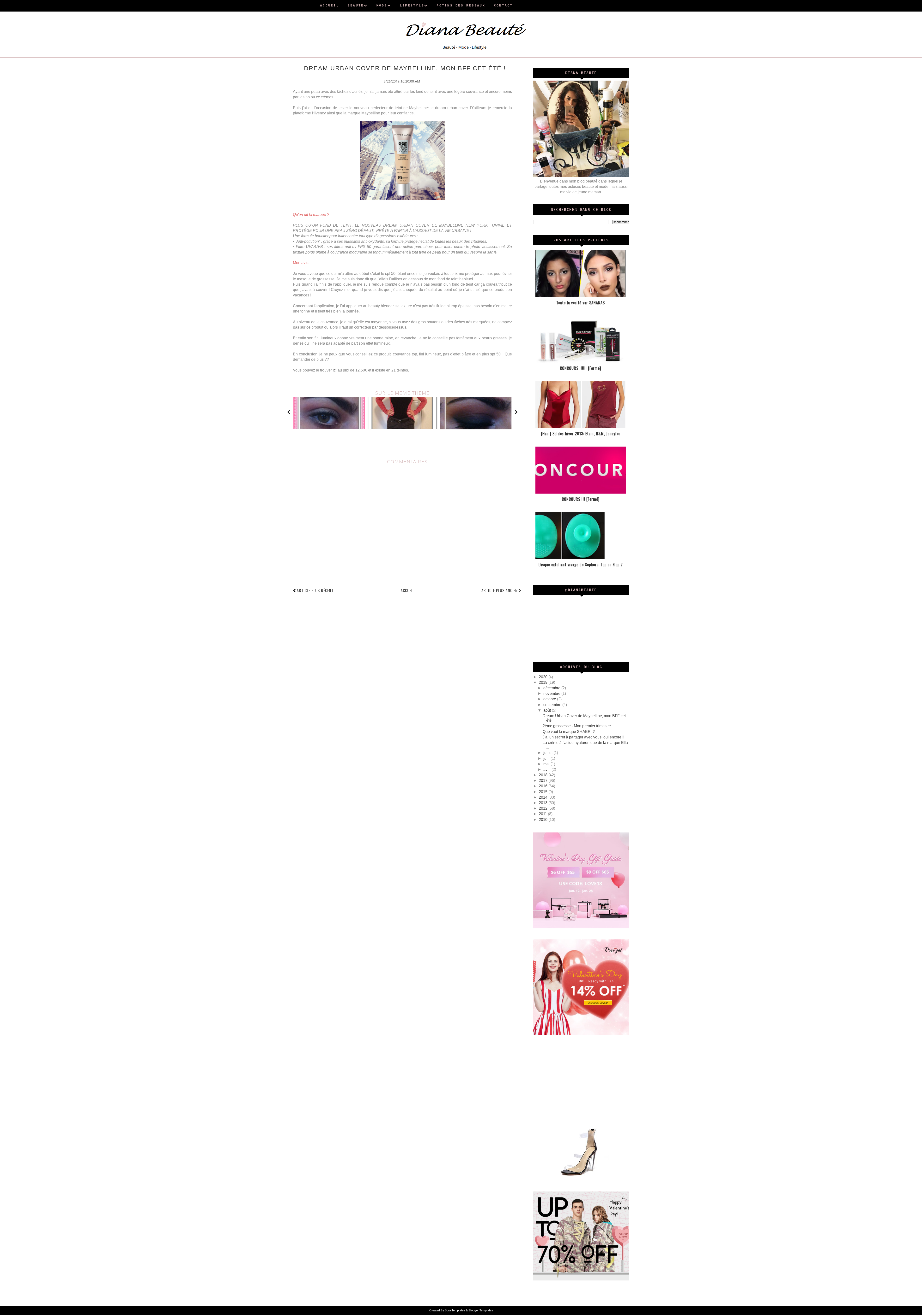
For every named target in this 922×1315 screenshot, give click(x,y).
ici (335, 370)
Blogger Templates (480, 1310)
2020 (543, 677)
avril (547, 769)
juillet (548, 753)
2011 (543, 814)
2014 (543, 797)
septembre (552, 705)
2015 (543, 792)
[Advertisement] (581, 1080)
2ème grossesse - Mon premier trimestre (577, 726)
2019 (543, 682)
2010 (543, 820)
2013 (543, 803)
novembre (552, 693)
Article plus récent (315, 590)
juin (547, 758)
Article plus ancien (499, 590)
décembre (552, 688)
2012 (543, 808)
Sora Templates (455, 1310)
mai (547, 764)
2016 (543, 786)
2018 (543, 775)
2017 (543, 780)
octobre (550, 699)
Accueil (407, 590)
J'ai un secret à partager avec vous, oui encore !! (583, 737)
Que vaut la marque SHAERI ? (569, 732)
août (547, 710)
